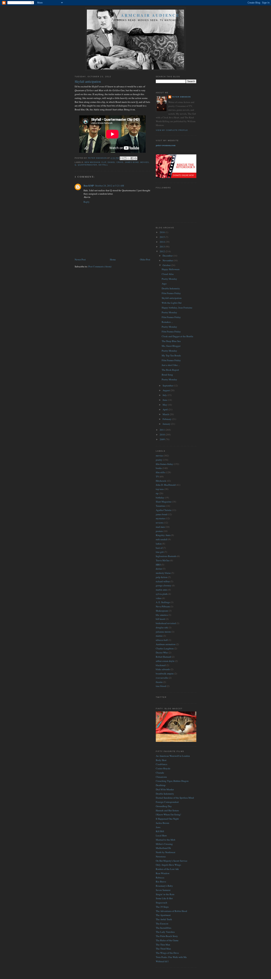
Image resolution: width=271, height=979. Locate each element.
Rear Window (162, 873)
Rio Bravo (161, 881)
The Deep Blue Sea (171, 341)
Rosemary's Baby (164, 885)
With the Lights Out (172, 302)
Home (113, 259)
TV (157, 476)
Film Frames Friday (171, 293)
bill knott (160, 619)
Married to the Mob (165, 839)
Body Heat (161, 760)
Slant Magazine (163, 501)
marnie (159, 635)
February (167, 419)
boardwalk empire (165, 673)
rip (157, 493)
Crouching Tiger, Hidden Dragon (172, 781)
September (168, 385)
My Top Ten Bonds (171, 355)
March (166, 414)
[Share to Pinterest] (135, 158)
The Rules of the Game (167, 940)
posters (159, 531)
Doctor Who (162, 652)
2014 (162, 241)
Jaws (158, 827)
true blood (161, 686)
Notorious (161, 856)
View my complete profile (172, 130)
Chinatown (161, 777)
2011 (162, 429)
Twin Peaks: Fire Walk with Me (171, 957)
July (165, 395)
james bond (132, 162)
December (168, 255)
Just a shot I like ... (171, 365)
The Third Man (163, 948)
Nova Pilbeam (163, 606)
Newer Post (80, 259)
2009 (162, 439)
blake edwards (163, 669)
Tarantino (160, 505)
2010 (162, 434)
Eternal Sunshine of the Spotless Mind (175, 797)
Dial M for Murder (165, 789)
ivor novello (162, 677)
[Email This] (121, 158)
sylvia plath (162, 594)
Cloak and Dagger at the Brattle (177, 336)
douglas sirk (162, 627)
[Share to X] (128, 158)
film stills (160, 472)
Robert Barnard (163, 656)
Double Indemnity (171, 288)
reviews (159, 522)
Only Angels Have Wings (168, 864)
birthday (160, 497)
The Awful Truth (164, 919)
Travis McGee (163, 560)
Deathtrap (161, 785)
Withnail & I (162, 961)
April (165, 409)
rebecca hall (162, 640)
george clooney (163, 585)
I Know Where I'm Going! (168, 814)
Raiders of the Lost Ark (167, 869)
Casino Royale (163, 768)
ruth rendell (161, 539)
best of (159, 547)
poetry (159, 459)
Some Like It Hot (164, 898)
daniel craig (115, 162)
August (166, 390)
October (167, 265)
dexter (159, 568)
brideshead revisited (166, 623)
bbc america (162, 615)
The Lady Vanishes (165, 931)
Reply (87, 201)
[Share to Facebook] (132, 158)
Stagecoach (161, 902)
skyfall (103, 165)
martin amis (161, 589)
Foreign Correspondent (167, 802)
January (167, 423)
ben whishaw (92, 162)
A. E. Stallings (163, 602)
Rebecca (160, 877)
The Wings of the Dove (167, 952)
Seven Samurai (163, 890)
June (165, 400)
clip (103, 162)
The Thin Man (163, 944)
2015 (162, 237)
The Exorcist (162, 923)
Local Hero (161, 835)
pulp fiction (161, 577)
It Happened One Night (167, 818)
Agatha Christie (163, 510)
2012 (162, 251)
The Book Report (170, 369)
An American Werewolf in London (173, 756)
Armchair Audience (150, 15)
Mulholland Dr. (163, 848)
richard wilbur (163, 581)
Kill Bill (160, 831)
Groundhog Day (164, 806)
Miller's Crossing (164, 844)
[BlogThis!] (125, 158)
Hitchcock (161, 480)
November (168, 260)
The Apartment (163, 915)
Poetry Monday (169, 278)
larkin (159, 543)
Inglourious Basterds (166, 556)
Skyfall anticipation (172, 298)
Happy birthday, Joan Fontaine (177, 307)
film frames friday (164, 464)
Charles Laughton (165, 648)
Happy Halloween (171, 269)
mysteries (160, 518)
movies (144, 162)
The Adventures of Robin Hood (171, 911)
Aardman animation (166, 644)
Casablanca (161, 764)
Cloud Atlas (168, 274)
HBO (158, 564)
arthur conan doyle (165, 661)
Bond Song (167, 374)
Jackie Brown (162, 823)
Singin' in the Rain (165, 894)
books (159, 468)
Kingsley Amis (163, 535)
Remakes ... (167, 322)
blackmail (161, 665)
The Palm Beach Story (167, 936)
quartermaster (87, 165)
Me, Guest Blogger (171, 346)
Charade (160, 772)
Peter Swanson (181, 97)
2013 (162, 246)
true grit (160, 552)
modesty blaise (163, 573)
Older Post (145, 259)
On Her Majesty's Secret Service (171, 860)
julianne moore (163, 631)
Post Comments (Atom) (99, 266)
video (158, 598)
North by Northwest (165, 852)
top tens (160, 489)
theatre (159, 682)
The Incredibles (163, 927)
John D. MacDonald (166, 484)
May (165, 404)
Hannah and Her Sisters (167, 810)
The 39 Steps (162, 906)
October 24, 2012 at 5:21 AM (109, 185)
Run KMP (89, 185)
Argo (164, 283)
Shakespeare (162, 610)
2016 (162, 232)
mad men (160, 526)
